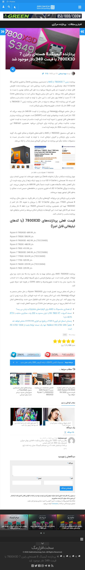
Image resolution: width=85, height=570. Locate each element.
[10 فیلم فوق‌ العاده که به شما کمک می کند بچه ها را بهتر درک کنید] (26, 417)
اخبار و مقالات (75, 24)
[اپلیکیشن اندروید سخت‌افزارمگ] (49, 565)
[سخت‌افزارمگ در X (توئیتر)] (36, 565)
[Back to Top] (42, 543)
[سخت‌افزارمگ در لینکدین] (32, 565)
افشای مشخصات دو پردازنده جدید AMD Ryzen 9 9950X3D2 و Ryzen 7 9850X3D (44, 391)
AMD (65, 335)
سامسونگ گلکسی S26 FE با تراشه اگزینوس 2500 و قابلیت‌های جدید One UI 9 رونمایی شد (41, 363)
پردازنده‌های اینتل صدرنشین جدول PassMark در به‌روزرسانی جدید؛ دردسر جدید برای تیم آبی (22, 391)
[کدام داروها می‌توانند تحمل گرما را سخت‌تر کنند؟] (58, 417)
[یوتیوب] (59, 354)
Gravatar (55, 503)
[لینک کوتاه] (43, 73)
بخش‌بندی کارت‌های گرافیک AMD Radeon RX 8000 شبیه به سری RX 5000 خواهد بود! (66, 391)
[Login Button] (3, 6)
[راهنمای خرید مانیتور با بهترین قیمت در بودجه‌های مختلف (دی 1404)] (71, 522)
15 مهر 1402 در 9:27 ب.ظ (48, 438)
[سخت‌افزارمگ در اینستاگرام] (42, 565)
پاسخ (65, 448)
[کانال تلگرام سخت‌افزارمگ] (46, 565)
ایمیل (39, 478)
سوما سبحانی (62, 73)
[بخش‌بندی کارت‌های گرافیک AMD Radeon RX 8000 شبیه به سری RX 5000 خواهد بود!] (64, 379)
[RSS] (52, 565)
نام (71, 478)
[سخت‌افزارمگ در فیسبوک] (39, 565)
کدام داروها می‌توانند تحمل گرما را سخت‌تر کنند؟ (60, 424)
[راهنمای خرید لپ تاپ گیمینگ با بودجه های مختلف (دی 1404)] (14, 522)
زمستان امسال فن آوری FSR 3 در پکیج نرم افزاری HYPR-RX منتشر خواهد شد (42, 321)
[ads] (42, 16)
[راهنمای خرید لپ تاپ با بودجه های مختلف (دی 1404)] (42, 522)
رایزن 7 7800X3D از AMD (58, 82)
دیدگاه (68, 432)
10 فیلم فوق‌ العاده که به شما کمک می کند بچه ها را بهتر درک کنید (26, 424)
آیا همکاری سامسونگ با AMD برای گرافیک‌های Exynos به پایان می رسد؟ (44, 309)
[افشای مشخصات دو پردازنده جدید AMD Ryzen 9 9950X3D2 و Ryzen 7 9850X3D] (42, 379)
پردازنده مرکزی (59, 24)
